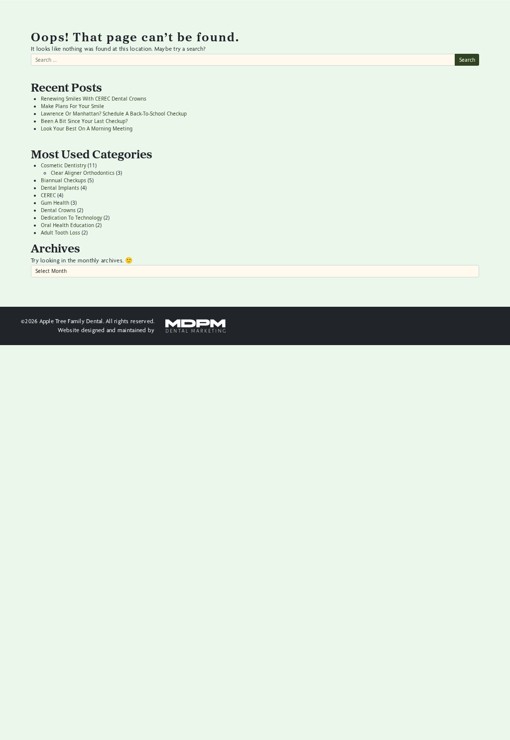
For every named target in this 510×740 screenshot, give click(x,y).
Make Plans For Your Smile (72, 106)
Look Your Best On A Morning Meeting (86, 128)
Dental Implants (60, 187)
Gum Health (55, 202)
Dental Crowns (58, 210)
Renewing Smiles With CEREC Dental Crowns (93, 98)
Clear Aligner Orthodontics (83, 172)
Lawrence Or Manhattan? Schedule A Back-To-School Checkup (114, 113)
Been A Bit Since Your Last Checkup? (84, 121)
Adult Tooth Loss (60, 232)
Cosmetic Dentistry (63, 165)
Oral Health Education (67, 225)
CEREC (48, 195)
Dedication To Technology (71, 217)
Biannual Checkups (63, 180)
